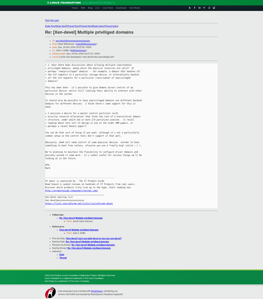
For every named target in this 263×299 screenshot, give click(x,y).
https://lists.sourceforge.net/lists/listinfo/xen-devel (79, 203)
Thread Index (111, 26)
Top (47, 20)
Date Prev (50, 26)
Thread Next (86, 26)
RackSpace (97, 291)
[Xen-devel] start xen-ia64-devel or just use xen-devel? (93, 238)
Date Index (98, 26)
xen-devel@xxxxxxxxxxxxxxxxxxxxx (73, 41)
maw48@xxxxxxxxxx (86, 44)
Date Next (61, 26)
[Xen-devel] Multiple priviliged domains (79, 230)
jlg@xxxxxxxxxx (78, 50)
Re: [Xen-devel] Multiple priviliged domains (81, 218)
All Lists (54, 20)
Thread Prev (73, 26)
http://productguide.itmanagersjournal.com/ (71, 190)
